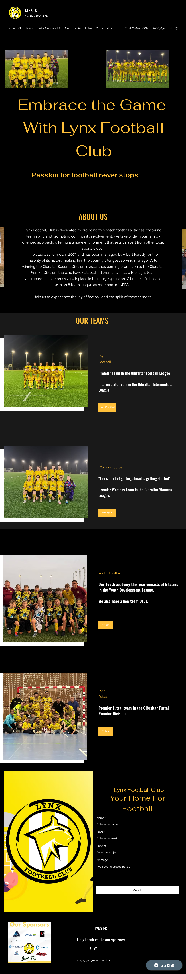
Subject (101, 846)
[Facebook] (171, 28)
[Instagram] (176, 28)
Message (102, 860)
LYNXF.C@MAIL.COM (136, 28)
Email (100, 832)
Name (100, 818)
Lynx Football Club (138, 789)
